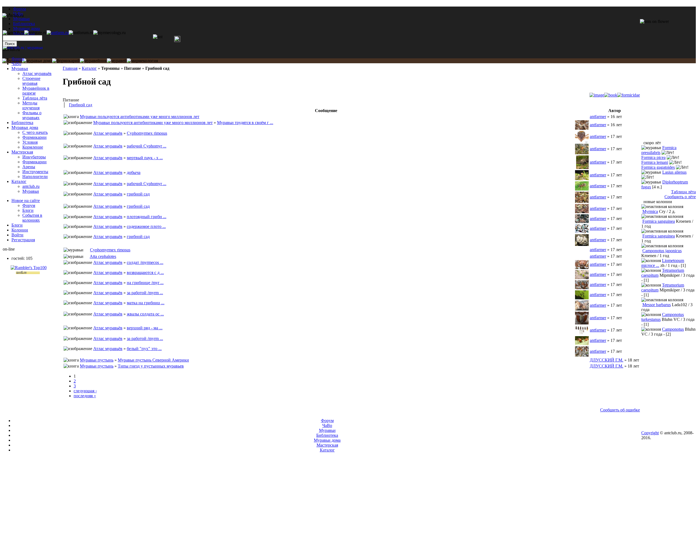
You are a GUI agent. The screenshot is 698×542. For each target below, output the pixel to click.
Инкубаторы (34, 157)
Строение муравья (31, 81)
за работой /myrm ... (145, 292)
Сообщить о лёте (680, 196)
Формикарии (34, 137)
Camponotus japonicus (662, 250)
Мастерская (22, 152)
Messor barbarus (656, 304)
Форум (19, 9)
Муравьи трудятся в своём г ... (245, 122)
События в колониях (32, 217)
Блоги (28, 210)
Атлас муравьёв (107, 133)
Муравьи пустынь (96, 360)
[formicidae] (628, 95)
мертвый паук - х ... (145, 157)
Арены (28, 166)
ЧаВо (16, 63)
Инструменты (35, 171)
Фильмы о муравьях (31, 115)
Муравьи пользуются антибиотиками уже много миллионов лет (139, 116)
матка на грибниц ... (145, 302)
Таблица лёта (34, 98)
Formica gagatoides (658, 167)
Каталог (89, 68)
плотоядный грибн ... (146, 216)
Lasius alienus (674, 172)
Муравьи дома (24, 127)
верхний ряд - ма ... (145, 328)
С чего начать (35, 132)
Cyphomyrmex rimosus (147, 133)
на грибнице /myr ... (145, 282)
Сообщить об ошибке (620, 410)
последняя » (85, 395)
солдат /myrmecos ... (145, 262)
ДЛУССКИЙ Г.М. (606, 360)
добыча (133, 172)
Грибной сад (80, 105)
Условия (30, 142)
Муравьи (19, 68)
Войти (17, 235)
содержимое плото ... (146, 226)
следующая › (85, 391)
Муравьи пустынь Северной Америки (153, 360)
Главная (70, 68)
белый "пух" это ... (144, 348)
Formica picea (653, 157)
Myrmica (650, 211)
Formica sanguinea (658, 221)
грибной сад (138, 194)
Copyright (650, 432)
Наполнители (35, 176)
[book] (610, 95)
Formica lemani (654, 162)
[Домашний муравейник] (58, 32)
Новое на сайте (25, 200)
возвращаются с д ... (145, 272)
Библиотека (22, 122)
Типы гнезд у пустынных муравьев (151, 366)
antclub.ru (31, 186)
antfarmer (598, 116)
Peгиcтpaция (23, 239)
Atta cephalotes (103, 256)
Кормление (32, 147)
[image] (596, 95)
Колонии (19, 230)
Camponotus (673, 329)
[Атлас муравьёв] (87, 250)
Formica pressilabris (658, 150)
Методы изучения (31, 105)
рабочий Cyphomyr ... (146, 146)
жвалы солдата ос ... (145, 314)
